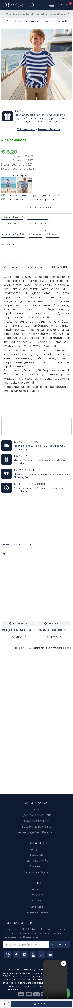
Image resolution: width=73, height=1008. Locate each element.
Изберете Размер (11, 217)
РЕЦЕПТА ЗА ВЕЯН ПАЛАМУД (19, 630)
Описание (11, 267)
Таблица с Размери (38, 207)
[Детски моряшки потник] (8, 185)
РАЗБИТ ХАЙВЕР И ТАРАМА (54, 630)
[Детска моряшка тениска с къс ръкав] (24, 185)
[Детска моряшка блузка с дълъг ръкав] (30, 195)
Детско (17, 14)
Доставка (35, 267)
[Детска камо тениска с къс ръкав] (27, 199)
